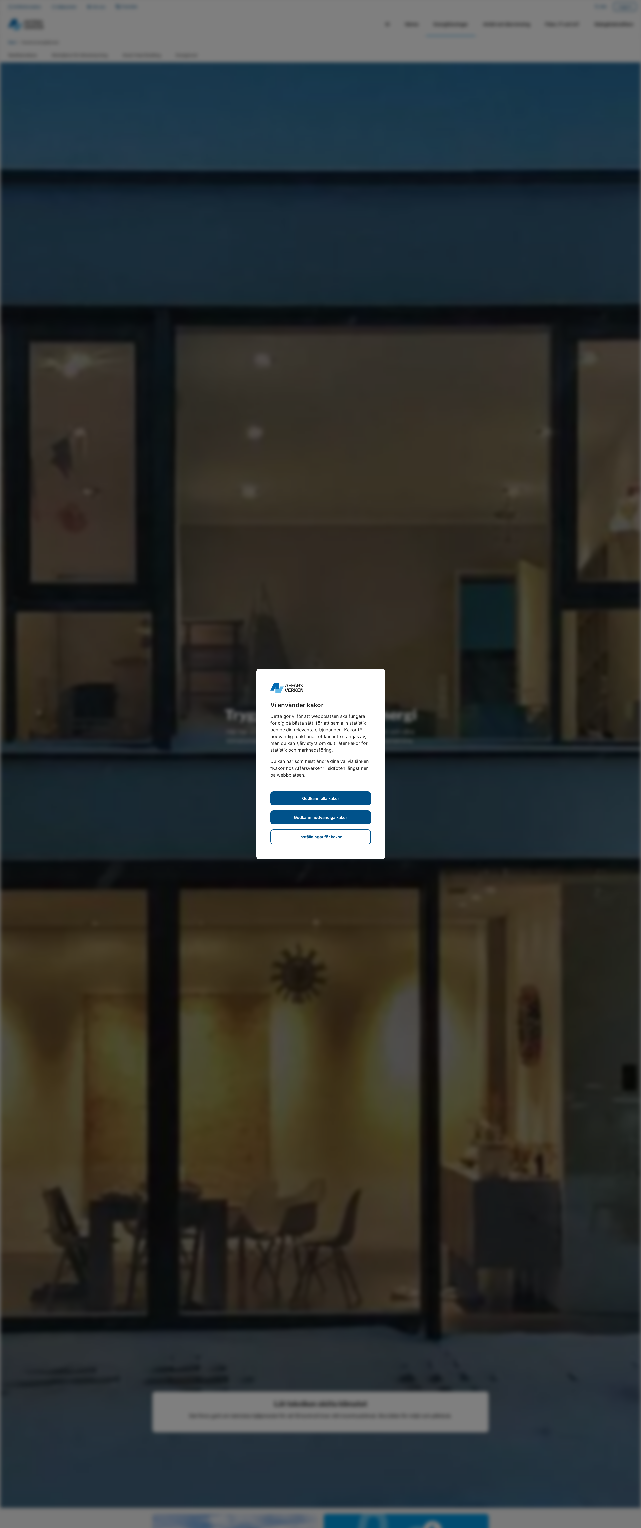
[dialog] (320, 764)
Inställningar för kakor (320, 836)
